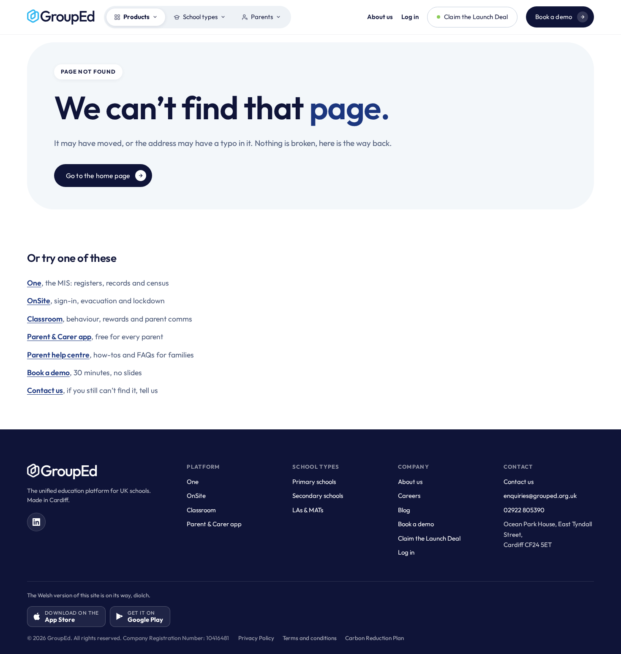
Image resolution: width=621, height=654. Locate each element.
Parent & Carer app (59, 336)
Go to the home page (98, 175)
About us (380, 17)
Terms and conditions (310, 638)
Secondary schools (317, 496)
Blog (404, 510)
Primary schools (314, 482)
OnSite (38, 300)
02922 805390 (524, 510)
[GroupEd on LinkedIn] (36, 522)
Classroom (45, 319)
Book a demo (553, 17)
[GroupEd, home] (61, 17)
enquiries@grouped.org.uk (540, 496)
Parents (262, 17)
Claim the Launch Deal (476, 17)
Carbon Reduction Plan (374, 638)
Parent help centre (58, 355)
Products (136, 17)
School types (200, 17)
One (34, 283)
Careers (409, 496)
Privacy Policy (256, 638)
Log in (410, 17)
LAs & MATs (307, 510)
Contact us (45, 390)
